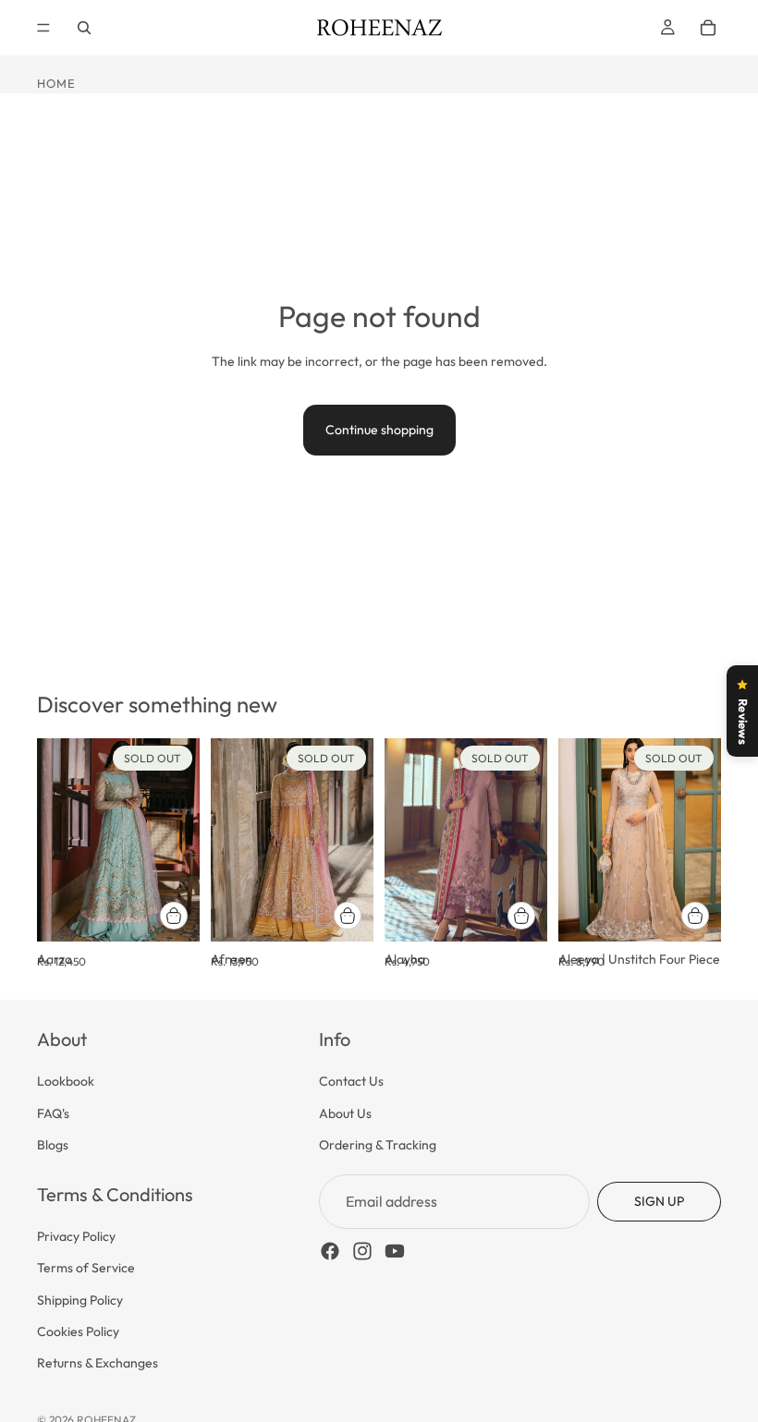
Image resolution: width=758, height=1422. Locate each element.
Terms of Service (86, 1267)
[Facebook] (330, 1251)
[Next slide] (179, 840)
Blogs (52, 1144)
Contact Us (351, 1081)
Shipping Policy (80, 1299)
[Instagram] (362, 1251)
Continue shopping (379, 429)
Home (56, 83)
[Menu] (43, 27)
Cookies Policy (78, 1331)
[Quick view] (174, 916)
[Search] (84, 27)
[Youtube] (395, 1251)
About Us (345, 1112)
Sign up (659, 1201)
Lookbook (65, 1081)
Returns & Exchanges (97, 1363)
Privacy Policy (76, 1235)
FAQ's (53, 1112)
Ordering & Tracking (377, 1144)
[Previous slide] (57, 840)
